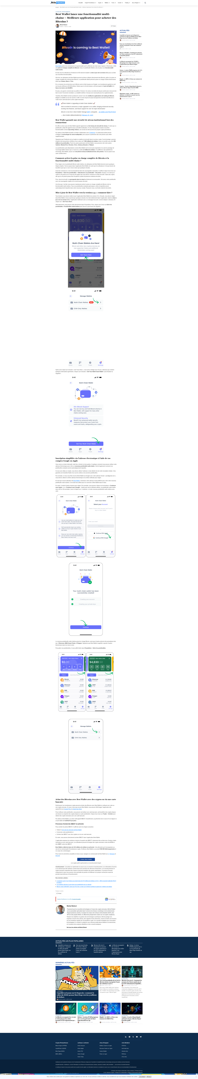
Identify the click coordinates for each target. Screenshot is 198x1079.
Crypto (99, 2)
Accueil (57, 7)
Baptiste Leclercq (126, 82)
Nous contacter (131, 1070)
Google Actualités (76, 899)
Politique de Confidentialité (121, 1072)
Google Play (67, 809)
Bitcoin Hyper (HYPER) (61, 1045)
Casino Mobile (103, 1051)
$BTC (89, 112)
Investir (119, 2)
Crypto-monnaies (66, 11)
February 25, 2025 (87, 115)
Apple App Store (77, 809)
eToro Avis (124, 1056)
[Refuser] (196, 1077)
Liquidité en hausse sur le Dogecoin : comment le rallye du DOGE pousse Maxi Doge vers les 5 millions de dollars (130, 36)
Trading (127, 2)
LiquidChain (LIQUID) (61, 1048)
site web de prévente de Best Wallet (72, 830)
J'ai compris (142, 1076)
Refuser (149, 1076)
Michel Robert (72, 906)
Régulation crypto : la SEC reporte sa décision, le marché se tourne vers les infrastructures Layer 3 (130, 95)
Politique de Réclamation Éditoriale (135, 1072)
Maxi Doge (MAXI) (60, 1051)
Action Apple (81, 1048)
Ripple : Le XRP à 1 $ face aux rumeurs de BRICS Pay (109, 1018)
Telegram (112, 854)
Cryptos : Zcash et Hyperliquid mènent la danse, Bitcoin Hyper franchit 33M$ (131, 1018)
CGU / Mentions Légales (109, 1072)
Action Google (81, 1054)
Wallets (106, 2)
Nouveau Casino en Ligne (106, 1048)
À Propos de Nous (139, 1070)
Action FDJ (80, 1051)
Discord (58, 855)
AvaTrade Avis (125, 1048)
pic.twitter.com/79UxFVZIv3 (107, 112)
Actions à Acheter (83, 1043)
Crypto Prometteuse (90, 2)
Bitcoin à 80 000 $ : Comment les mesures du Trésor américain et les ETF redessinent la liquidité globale (131, 54)
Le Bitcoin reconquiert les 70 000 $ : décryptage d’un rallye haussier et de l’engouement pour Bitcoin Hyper (129, 63)
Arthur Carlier (125, 40)
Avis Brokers (126, 1043)
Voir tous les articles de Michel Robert (77, 927)
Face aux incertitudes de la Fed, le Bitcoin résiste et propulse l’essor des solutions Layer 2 (131, 45)
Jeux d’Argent (135, 2)
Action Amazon (81, 1045)
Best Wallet (59, 66)
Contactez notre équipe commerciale (119, 1070)
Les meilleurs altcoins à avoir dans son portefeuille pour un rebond (74, 884)
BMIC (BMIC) (59, 1054)
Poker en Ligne (103, 1054)
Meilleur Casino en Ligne (106, 1045)
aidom (102, 985)
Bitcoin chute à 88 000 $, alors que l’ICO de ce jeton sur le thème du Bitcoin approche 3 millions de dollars (84, 886)
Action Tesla (80, 1056)
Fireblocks (92, 132)
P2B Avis (124, 1054)
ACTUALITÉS (58, 11)
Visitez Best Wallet (86, 859)
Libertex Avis (125, 1051)
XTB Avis (124, 1045)
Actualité (81, 2)
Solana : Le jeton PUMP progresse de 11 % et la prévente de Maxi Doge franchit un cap (131, 72)
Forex (113, 2)
